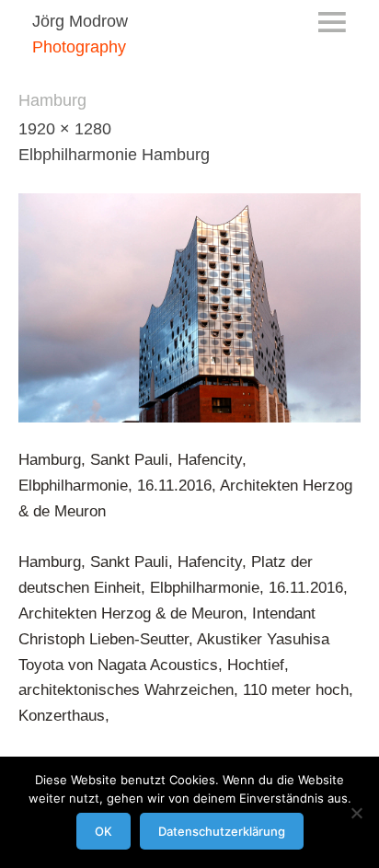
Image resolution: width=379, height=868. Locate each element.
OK (103, 831)
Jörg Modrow (80, 21)
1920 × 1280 (64, 129)
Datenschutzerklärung (221, 831)
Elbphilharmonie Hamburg (114, 154)
